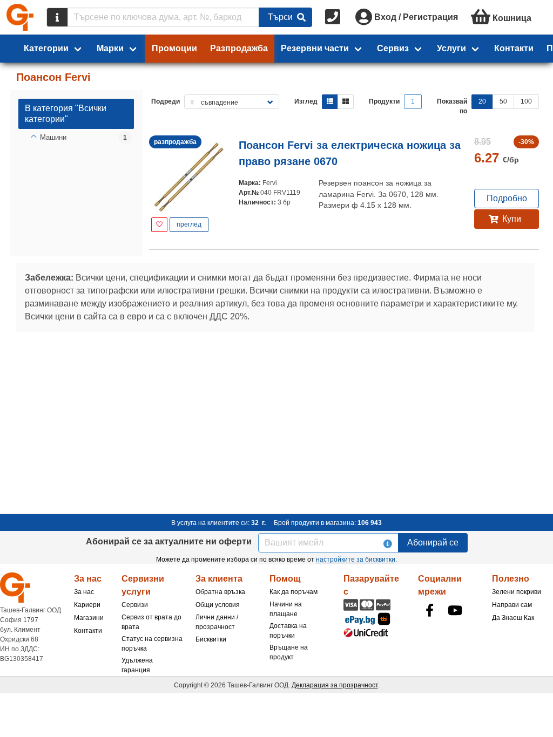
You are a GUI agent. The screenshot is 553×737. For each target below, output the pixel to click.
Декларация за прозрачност (335, 685)
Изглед (306, 101)
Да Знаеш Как (513, 618)
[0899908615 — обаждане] (333, 17)
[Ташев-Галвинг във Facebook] (430, 610)
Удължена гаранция (137, 665)
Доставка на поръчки (288, 630)
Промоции (174, 48)
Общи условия (217, 605)
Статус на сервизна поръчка (152, 643)
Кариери (87, 605)
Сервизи (135, 605)
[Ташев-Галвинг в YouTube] (455, 610)
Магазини (89, 618)
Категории (46, 48)
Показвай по (452, 106)
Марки (110, 48)
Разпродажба (239, 48)
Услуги (451, 48)
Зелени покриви (516, 592)
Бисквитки (210, 639)
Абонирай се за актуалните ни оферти (169, 541)
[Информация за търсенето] (57, 17)
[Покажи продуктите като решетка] (346, 101)
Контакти (514, 48)
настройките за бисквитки (355, 559)
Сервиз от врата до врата (151, 622)
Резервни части (315, 48)
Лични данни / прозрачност (216, 622)
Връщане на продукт (288, 652)
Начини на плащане (285, 609)
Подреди (165, 101)
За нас (84, 592)
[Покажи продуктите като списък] (330, 101)
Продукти (384, 101)
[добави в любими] (159, 224)
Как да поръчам (293, 592)
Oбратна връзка (220, 592)
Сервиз (393, 48)
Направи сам (512, 605)
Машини (53, 137)
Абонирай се (432, 542)
